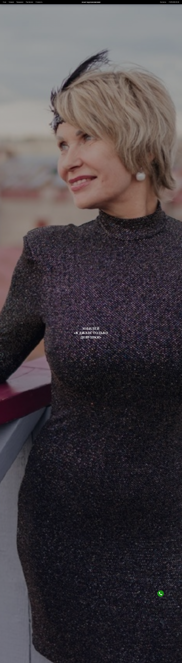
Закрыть (109, 316)
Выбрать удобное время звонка (91, 344)
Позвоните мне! (90, 331)
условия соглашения (93, 337)
